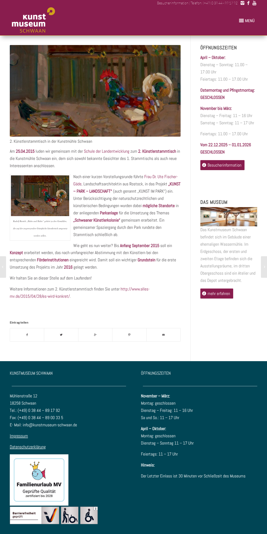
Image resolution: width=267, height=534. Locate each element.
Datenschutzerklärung (28, 447)
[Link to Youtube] (254, 3)
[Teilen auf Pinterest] (129, 334)
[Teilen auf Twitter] (61, 334)
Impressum (19, 436)
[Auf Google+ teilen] (95, 334)
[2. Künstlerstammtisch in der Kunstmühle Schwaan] (95, 91)
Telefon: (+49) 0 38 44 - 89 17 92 (214, 3)
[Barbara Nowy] (3, 267)
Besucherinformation (172, 3)
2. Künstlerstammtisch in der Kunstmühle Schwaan (51, 141)
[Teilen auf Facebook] (27, 334)
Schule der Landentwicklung (106, 151)
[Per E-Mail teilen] (163, 334)
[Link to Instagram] (242, 3)
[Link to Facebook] (248, 3)
